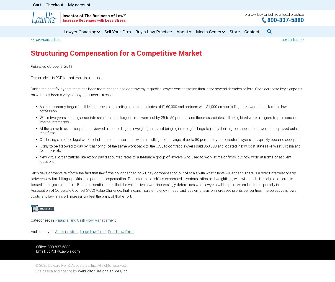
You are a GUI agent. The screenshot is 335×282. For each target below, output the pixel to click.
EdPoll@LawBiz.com (63, 251)
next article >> (293, 39)
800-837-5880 (285, 20)
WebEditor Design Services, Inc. (103, 271)
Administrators (66, 232)
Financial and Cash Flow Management (85, 220)
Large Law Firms (93, 232)
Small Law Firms (121, 232)
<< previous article (45, 39)
